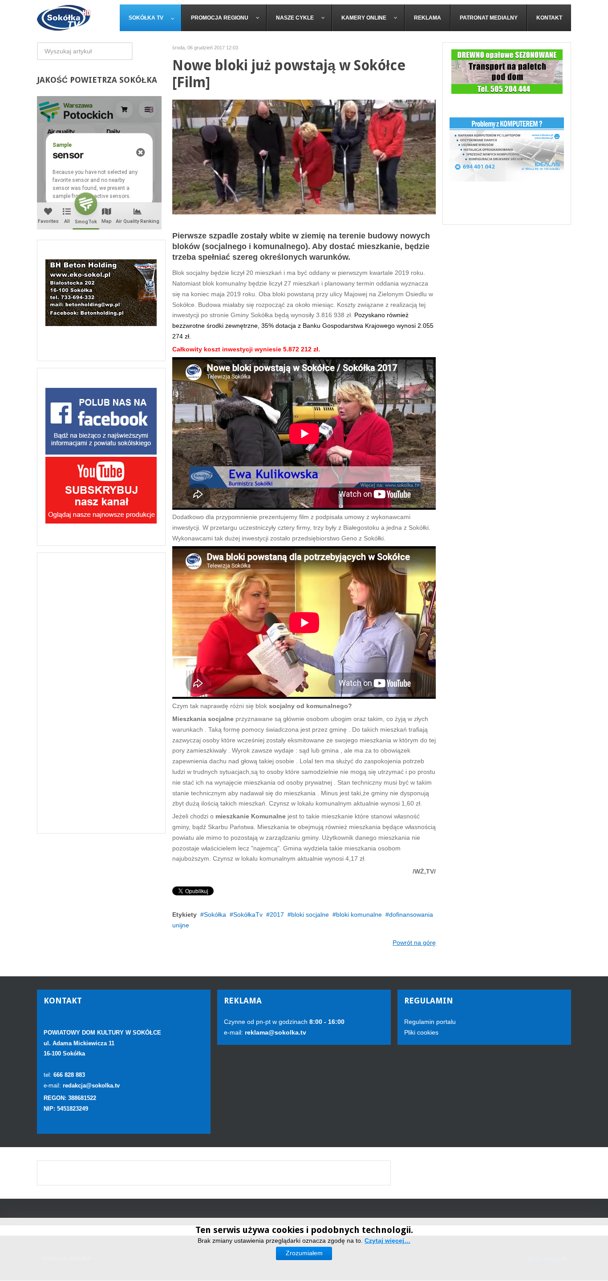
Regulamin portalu (430, 1021)
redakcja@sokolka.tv (91, 1085)
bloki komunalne (359, 914)
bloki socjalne (310, 914)
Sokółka (215, 914)
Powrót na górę (414, 942)
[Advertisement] (101, 693)
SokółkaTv (248, 914)
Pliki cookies (421, 1032)
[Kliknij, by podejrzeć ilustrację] (304, 156)
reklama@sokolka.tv (274, 1032)
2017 (277, 914)
